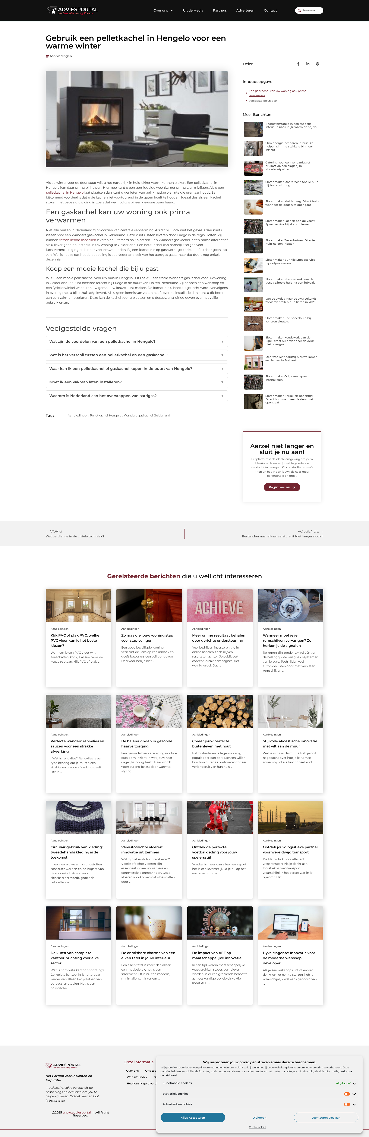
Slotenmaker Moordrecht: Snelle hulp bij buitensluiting (291, 183)
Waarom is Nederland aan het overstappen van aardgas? (136, 396)
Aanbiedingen (61, 56)
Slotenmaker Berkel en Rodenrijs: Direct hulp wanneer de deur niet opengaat (289, 399)
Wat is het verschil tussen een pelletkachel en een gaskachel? (136, 355)
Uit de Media (193, 10)
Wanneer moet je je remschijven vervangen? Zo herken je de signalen (287, 640)
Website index (137, 1077)
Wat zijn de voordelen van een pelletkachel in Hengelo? (136, 341)
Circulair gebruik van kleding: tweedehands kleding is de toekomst (77, 852)
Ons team (152, 1070)
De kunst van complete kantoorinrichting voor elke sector (75, 958)
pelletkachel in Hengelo (64, 192)
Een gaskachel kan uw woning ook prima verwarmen (277, 93)
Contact (270, 10)
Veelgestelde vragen (263, 100)
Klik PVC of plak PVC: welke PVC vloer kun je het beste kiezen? (75, 640)
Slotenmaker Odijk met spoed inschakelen (286, 378)
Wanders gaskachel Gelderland (147, 415)
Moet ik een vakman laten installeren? (136, 382)
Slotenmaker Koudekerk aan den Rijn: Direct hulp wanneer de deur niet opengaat (289, 341)
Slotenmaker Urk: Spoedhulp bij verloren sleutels (288, 319)
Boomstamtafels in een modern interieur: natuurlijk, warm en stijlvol (291, 125)
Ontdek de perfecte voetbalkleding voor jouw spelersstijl (214, 852)
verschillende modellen (77, 240)
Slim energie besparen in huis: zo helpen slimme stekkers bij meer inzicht (289, 146)
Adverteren (245, 10)
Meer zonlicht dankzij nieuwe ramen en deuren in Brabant (291, 358)
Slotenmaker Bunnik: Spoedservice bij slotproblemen (290, 261)
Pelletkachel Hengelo (106, 415)
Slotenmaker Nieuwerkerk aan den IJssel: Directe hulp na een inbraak (290, 280)
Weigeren (259, 1117)
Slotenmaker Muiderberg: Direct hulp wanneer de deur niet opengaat (292, 203)
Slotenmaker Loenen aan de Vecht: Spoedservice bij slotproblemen (290, 222)
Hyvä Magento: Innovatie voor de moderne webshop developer (289, 958)
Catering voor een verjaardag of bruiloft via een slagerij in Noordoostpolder (287, 166)
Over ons (161, 10)
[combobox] (309, 10)
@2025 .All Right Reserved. (80, 1114)
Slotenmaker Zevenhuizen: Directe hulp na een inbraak (290, 241)
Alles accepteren (193, 1117)
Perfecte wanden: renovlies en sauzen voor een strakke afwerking (77, 746)
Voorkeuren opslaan (326, 1117)
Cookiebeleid (257, 1127)
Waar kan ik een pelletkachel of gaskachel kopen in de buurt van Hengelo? (136, 368)
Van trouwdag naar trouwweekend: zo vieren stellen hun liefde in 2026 (290, 300)
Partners (220, 10)
